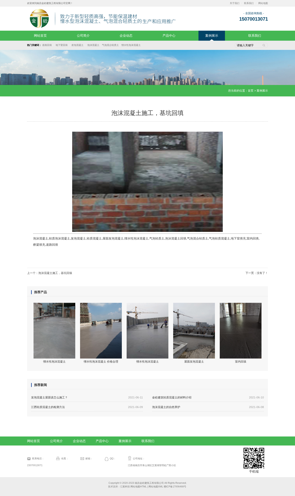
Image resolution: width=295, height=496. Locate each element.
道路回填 (47, 45)
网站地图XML (156, 486)
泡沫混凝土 (93, 45)
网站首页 (40, 35)
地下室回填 (62, 45)
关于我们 (234, 3)
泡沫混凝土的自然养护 (208, 407)
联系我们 (249, 3)
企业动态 (126, 35)
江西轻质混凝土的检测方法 (87, 407)
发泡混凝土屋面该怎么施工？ (87, 397)
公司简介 (83, 35)
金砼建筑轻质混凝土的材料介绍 (208, 397)
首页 (250, 90)
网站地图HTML (138, 486)
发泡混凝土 (78, 45)
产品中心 (169, 35)
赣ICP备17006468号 (175, 486)
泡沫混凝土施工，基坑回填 (55, 273)
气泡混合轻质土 (110, 45)
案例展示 (211, 35)
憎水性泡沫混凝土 (131, 45)
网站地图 (263, 3)
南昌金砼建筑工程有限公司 (149, 483)
